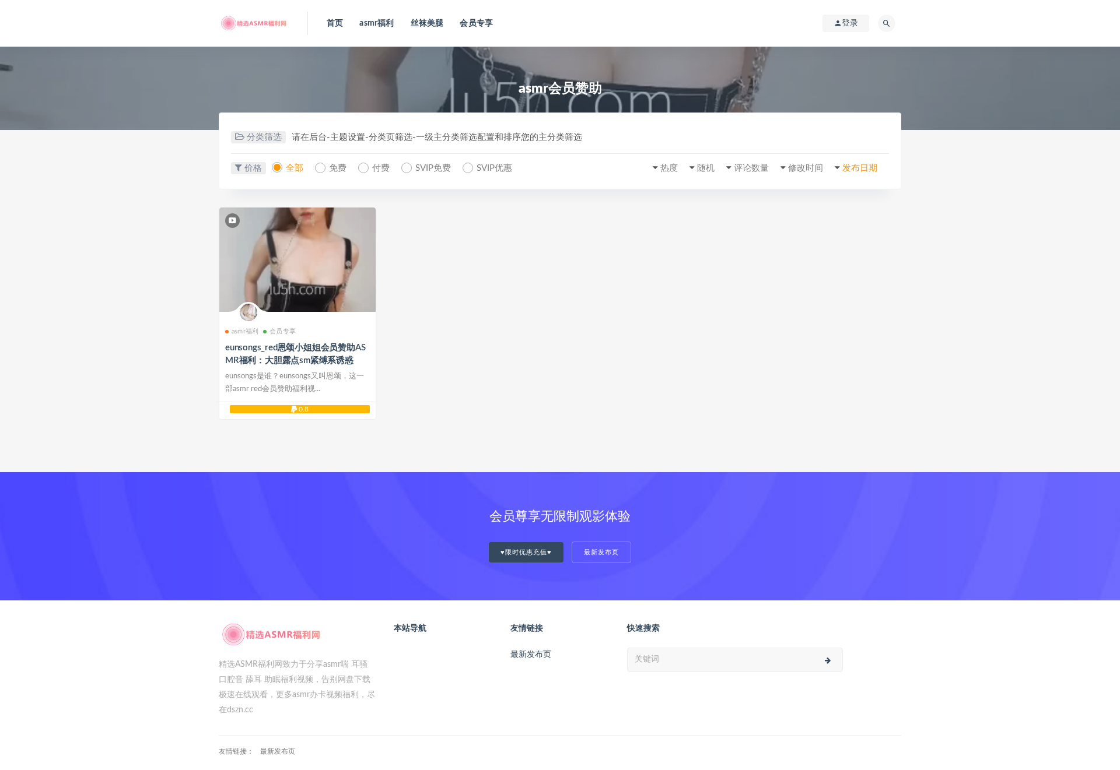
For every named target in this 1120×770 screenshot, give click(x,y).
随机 (706, 168)
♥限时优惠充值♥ (526, 552)
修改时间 (805, 168)
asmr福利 (376, 23)
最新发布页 (601, 552)
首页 (335, 23)
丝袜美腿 (427, 23)
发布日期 (859, 168)
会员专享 (476, 23)
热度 (669, 168)
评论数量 (751, 168)
